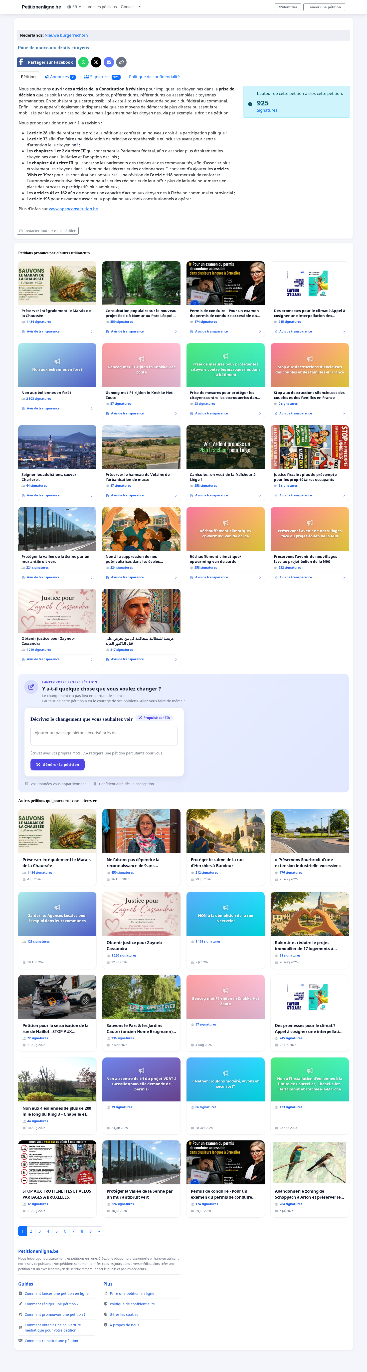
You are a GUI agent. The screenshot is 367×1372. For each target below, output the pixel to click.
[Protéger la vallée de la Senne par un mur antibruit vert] (57, 545)
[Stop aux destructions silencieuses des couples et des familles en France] (310, 381)
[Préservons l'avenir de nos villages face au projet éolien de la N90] (310, 545)
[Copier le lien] (121, 62)
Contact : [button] (129, 7)
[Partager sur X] (96, 62)
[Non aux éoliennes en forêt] (57, 378)
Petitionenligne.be (41, 6)
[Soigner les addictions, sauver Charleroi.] (57, 463)
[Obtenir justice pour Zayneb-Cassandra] (57, 627)
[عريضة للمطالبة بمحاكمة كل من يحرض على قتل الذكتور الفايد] (141, 627)
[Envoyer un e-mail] (109, 62)
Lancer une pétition (324, 7)
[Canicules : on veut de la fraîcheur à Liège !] (225, 463)
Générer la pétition (61, 764)
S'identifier (288, 7)
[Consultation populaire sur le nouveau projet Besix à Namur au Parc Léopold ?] (141, 299)
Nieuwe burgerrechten (66, 35)
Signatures (104, 76)
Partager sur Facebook (50, 62)
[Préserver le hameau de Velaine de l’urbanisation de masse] (141, 463)
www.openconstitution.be (73, 209)
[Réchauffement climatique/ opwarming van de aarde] (225, 545)
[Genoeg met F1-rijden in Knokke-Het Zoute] (141, 381)
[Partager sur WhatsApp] (83, 62)
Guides (25, 1284)
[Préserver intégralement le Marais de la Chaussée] (57, 299)
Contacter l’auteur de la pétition (49, 230)
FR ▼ (77, 7)
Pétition (28, 76)
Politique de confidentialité (154, 76)
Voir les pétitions (102, 7)
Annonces (61, 76)
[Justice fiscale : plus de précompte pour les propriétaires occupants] (310, 463)
